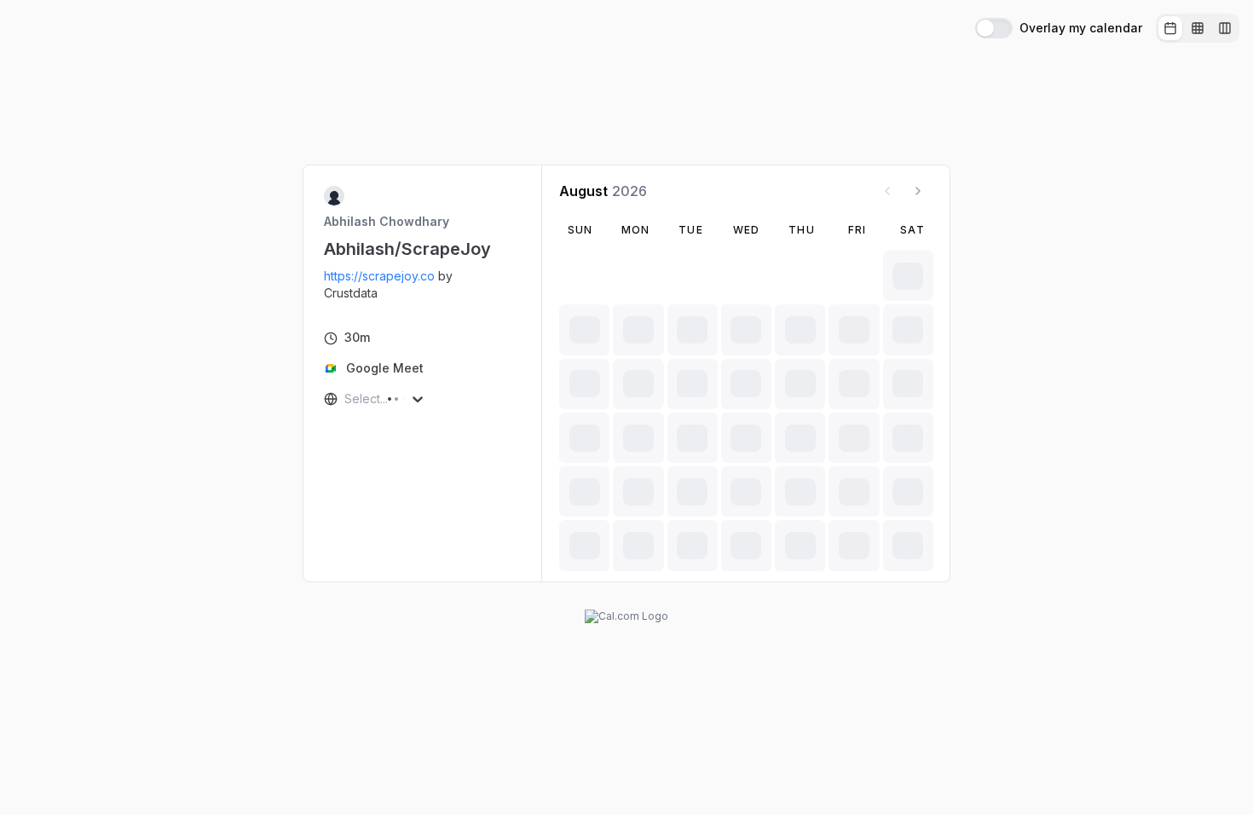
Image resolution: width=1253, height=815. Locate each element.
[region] (423, 285)
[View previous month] (887, 191)
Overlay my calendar (1080, 28)
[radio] (1170, 28)
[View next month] (918, 191)
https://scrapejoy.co (379, 276)
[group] (1197, 28)
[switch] (994, 28)
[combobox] (346, 399)
